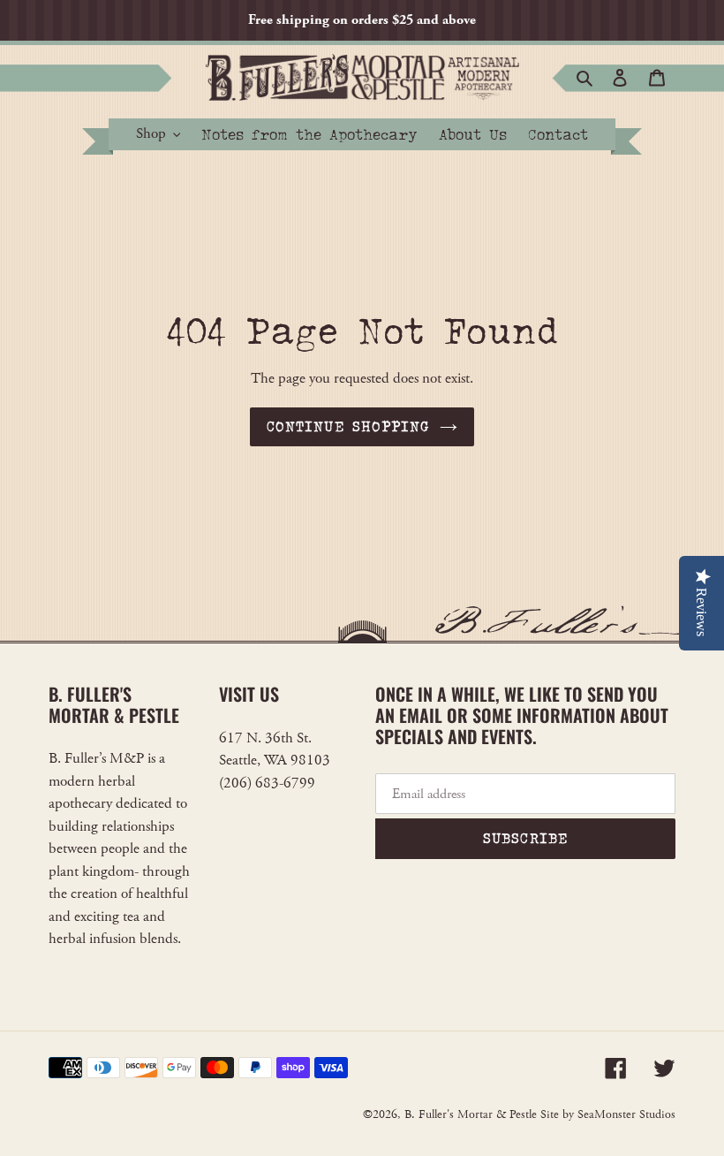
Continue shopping (348, 426)
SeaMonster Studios (626, 1114)
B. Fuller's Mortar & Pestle (470, 1114)
